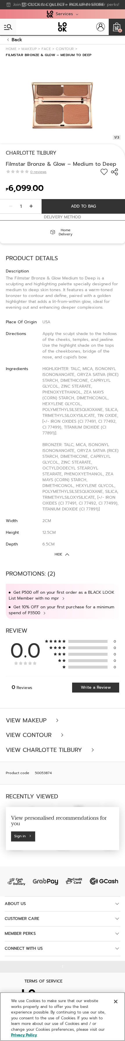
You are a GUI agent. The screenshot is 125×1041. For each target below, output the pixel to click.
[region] (62, 1016)
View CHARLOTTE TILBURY (45, 750)
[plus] (31, 206)
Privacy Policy (24, 1035)
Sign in (20, 836)
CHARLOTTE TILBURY (31, 153)
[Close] (115, 1001)
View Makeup (27, 720)
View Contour (29, 735)
